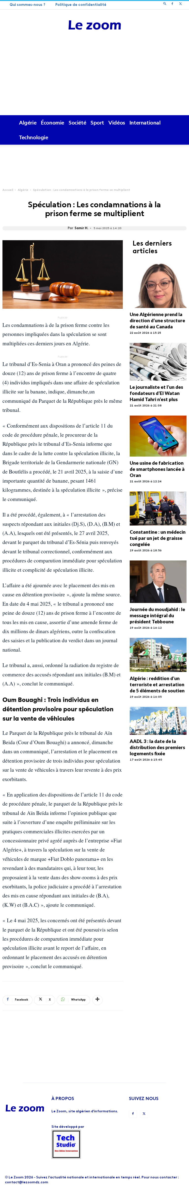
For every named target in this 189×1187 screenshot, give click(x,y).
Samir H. (81, 228)
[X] (180, 4)
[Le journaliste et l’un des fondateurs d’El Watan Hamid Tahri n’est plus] (158, 362)
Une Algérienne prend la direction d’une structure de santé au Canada (157, 320)
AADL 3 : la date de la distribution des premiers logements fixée (157, 747)
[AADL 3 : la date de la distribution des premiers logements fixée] (158, 721)
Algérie (27, 122)
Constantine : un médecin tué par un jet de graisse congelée (158, 538)
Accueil (7, 190)
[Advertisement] (94, 78)
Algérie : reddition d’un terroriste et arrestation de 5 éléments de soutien (157, 684)
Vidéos (116, 122)
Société (77, 122)
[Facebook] (172, 4)
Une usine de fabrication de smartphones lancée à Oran (157, 469)
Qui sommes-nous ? (27, 5)
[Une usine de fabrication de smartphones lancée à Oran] (158, 436)
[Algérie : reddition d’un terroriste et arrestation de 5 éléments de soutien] (158, 655)
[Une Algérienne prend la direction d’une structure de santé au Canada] (158, 285)
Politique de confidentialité (80, 5)
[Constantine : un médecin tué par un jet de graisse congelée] (158, 508)
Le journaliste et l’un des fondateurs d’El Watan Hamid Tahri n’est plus (156, 393)
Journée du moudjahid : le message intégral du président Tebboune (157, 615)
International (145, 122)
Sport (97, 122)
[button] (165, 4)
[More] (97, 1000)
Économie (52, 122)
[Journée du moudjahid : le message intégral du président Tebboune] (158, 581)
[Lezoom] (94, 25)
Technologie (33, 137)
